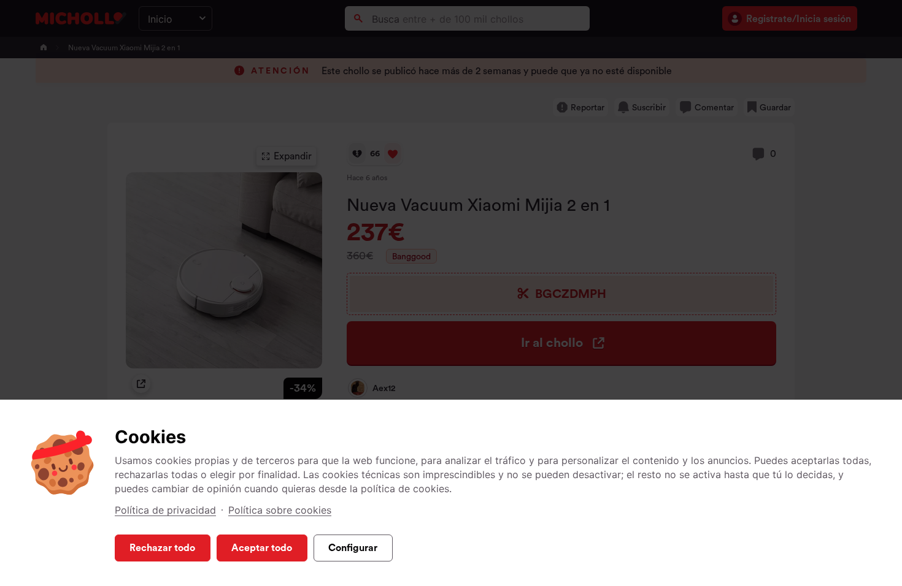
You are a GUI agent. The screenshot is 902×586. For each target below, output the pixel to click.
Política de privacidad (165, 510)
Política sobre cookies (279, 510)
